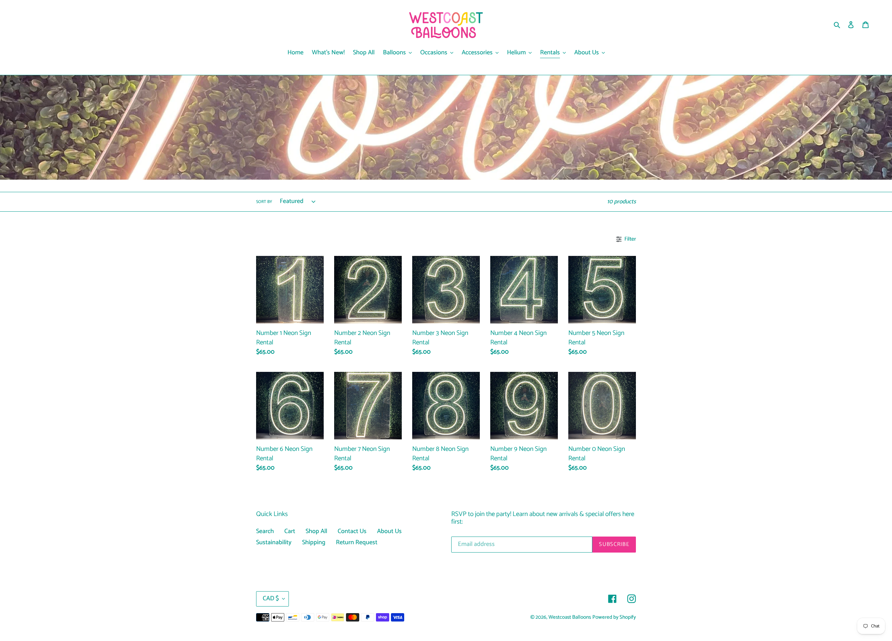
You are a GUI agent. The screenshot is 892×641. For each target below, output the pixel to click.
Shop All (316, 531)
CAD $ (271, 598)
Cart (289, 531)
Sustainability (274, 542)
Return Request (356, 542)
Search (265, 531)
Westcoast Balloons (569, 617)
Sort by (264, 202)
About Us (389, 531)
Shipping (313, 542)
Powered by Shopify (614, 617)
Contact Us (352, 531)
